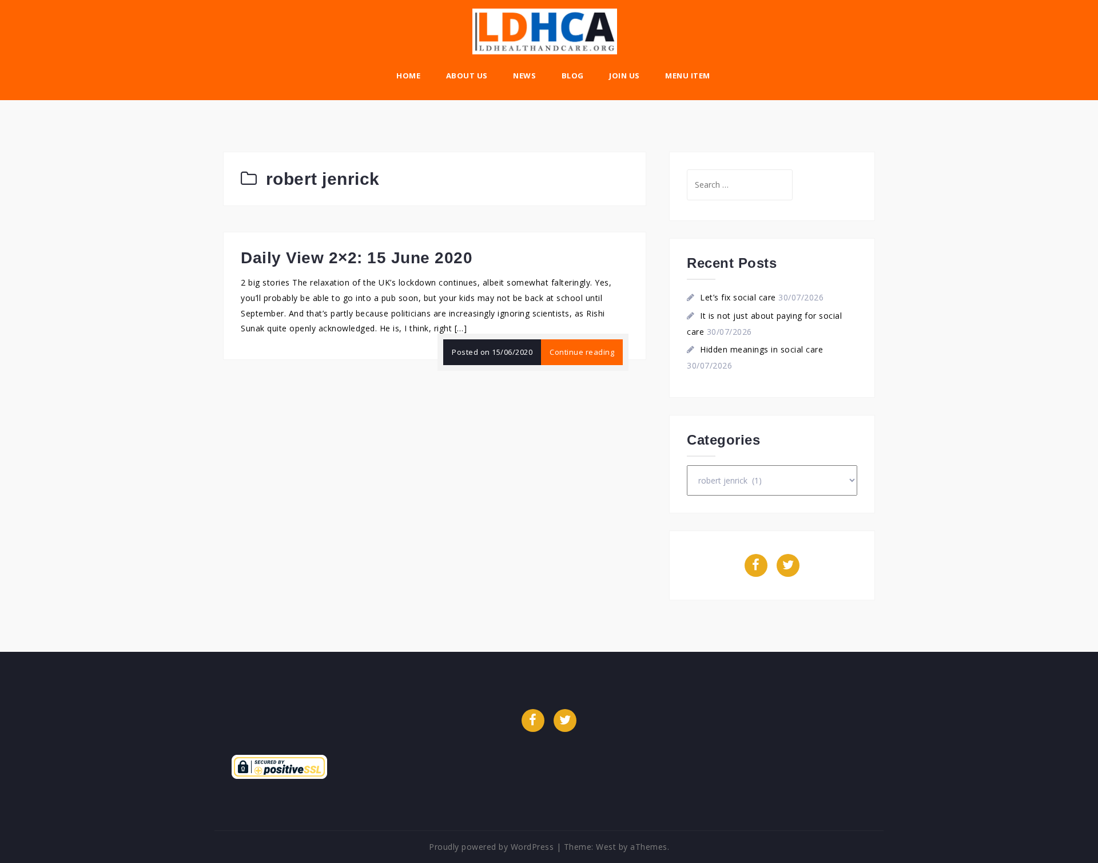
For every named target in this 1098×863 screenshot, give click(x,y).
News (524, 75)
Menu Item (687, 75)
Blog (573, 75)
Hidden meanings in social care (761, 349)
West (606, 846)
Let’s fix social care (738, 297)
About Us (467, 75)
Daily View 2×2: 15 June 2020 (356, 258)
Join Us (624, 75)
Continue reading (582, 352)
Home (408, 75)
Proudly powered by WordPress (491, 846)
